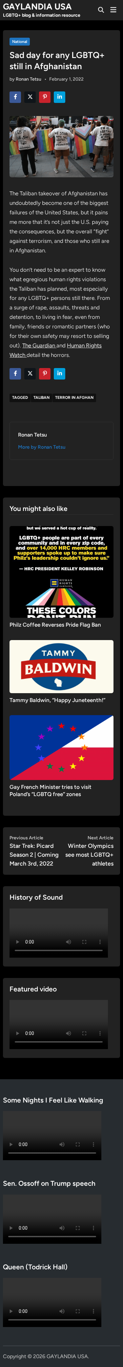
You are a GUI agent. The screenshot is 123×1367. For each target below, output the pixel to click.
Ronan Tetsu (28, 79)
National (19, 41)
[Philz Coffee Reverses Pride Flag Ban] (61, 571)
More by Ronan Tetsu (41, 447)
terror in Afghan (74, 397)
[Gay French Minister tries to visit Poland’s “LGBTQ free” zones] (61, 747)
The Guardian (39, 345)
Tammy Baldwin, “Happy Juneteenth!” (57, 700)
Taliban (41, 397)
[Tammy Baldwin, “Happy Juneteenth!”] (61, 666)
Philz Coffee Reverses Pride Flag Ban (55, 624)
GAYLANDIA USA (37, 6)
